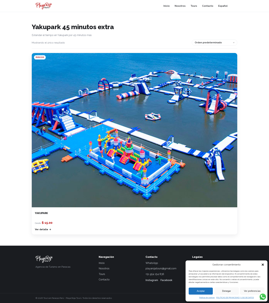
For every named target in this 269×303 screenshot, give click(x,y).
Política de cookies (207, 297)
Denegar (226, 291)
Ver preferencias (252, 291)
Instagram (152, 280)
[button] (262, 264)
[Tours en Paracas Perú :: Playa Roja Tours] (43, 5)
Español (223, 6)
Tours (194, 6)
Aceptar (201, 291)
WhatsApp (152, 263)
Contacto (207, 6)
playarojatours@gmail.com (161, 268)
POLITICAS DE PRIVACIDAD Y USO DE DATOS (235, 297)
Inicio (166, 6)
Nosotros (180, 6)
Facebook (166, 280)
